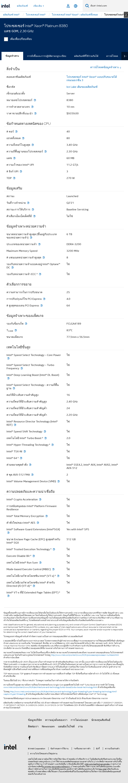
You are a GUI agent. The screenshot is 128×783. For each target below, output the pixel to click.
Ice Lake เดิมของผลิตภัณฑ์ (82, 87)
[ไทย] (75, 6)
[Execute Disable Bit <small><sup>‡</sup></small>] (34, 556)
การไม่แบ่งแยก (79, 720)
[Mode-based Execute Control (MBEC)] (53, 569)
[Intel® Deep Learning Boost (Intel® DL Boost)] (8, 378)
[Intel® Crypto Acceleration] (40, 499)
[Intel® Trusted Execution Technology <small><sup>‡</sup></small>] (54, 549)
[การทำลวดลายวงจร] (32, 106)
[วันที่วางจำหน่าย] (28, 202)
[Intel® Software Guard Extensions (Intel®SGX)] (8, 532)
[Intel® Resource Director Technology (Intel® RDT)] (15, 424)
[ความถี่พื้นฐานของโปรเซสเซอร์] (45, 151)
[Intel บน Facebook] (29, 738)
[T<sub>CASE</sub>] (16, 330)
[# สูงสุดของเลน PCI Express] (41, 305)
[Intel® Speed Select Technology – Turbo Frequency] (22, 368)
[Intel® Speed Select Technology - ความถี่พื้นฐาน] (14, 388)
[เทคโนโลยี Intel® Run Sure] (40, 562)
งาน (80, 726)
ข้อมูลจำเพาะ (12, 55)
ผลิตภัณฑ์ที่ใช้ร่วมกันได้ (86, 56)
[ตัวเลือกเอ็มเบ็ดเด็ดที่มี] (34, 216)
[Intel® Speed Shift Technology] (45, 431)
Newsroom (48, 726)
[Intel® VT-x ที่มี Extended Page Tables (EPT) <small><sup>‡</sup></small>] (8, 595)
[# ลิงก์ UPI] (21, 171)
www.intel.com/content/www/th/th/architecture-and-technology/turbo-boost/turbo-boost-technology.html (50, 687)
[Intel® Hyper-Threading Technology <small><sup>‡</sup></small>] (52, 444)
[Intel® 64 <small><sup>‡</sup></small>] (21, 458)
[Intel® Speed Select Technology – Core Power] (8, 358)
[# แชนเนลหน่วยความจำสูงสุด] (44, 257)
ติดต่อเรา (33, 726)
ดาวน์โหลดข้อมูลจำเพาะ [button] (104, 67)
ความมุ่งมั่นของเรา (56, 720)
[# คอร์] (16, 131)
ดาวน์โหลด (112, 56)
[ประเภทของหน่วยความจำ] (39, 244)
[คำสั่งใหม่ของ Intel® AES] (38, 522)
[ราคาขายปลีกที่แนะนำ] (35, 113)
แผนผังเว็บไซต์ (66, 726)
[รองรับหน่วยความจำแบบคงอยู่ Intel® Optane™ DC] (12, 267)
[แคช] (14, 158)
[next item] (126, 15)
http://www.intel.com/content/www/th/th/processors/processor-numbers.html (85, 655)
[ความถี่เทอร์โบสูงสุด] (32, 144)
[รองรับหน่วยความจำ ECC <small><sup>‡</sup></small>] (40, 274)
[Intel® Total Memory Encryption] (46, 516)
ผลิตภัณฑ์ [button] (22, 5)
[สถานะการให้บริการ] (33, 209)
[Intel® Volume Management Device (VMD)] (58, 481)
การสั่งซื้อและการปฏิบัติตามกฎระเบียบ (46, 56)
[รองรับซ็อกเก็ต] (26, 323)
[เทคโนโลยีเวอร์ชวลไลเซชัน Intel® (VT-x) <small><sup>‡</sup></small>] (58, 575)
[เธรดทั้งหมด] (23, 138)
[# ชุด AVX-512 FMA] (32, 474)
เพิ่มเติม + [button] (38, 5)
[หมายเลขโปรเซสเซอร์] (35, 100)
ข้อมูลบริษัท (35, 720)
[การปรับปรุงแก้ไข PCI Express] (44, 298)
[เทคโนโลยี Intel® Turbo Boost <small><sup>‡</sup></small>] (45, 438)
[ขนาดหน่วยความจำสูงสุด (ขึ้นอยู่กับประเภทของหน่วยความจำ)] (31, 237)
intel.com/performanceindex (97, 764)
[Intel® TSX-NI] (24, 451)
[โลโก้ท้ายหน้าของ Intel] (10, 746)
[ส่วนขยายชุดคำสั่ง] (30, 464)
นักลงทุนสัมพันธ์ (100, 720)
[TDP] (14, 178)
